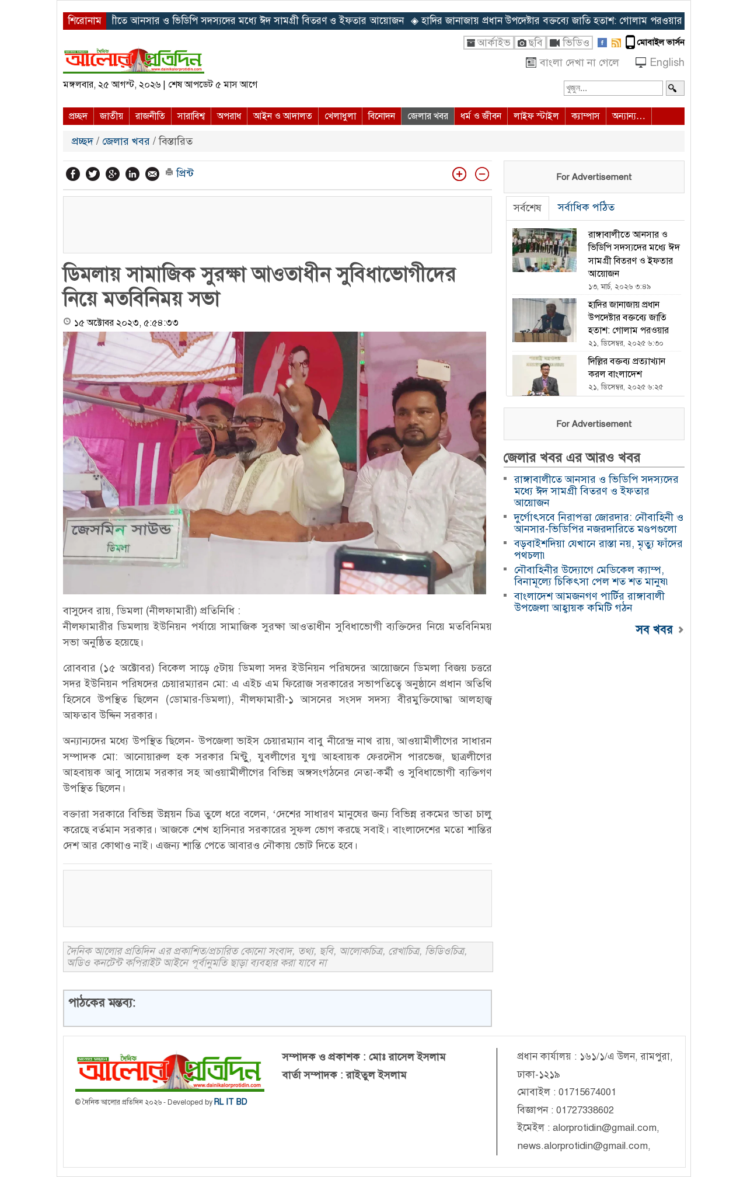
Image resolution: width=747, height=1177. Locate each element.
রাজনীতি (150, 116)
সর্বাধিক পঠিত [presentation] (586, 207)
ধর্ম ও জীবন (480, 116)
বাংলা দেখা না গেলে (579, 62)
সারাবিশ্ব (191, 116)
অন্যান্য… (628, 116)
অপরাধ (229, 116)
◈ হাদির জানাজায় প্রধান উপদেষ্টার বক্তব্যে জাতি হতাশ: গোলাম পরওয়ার (508, 21)
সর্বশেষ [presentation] (528, 207)
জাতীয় (111, 116)
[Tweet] (93, 174)
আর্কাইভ (494, 42)
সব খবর (656, 629)
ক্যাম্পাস (585, 116)
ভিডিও (576, 42)
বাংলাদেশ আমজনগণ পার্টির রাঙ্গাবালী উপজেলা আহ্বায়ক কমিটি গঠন (589, 602)
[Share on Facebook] (73, 174)
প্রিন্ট (183, 173)
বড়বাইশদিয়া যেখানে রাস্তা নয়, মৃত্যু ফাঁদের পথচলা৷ (598, 549)
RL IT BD (230, 1102)
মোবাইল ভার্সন (661, 42)
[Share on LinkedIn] (132, 174)
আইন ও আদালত (282, 116)
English (667, 62)
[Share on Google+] (113, 174)
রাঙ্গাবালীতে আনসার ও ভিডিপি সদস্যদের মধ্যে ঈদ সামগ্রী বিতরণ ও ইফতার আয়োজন (596, 491)
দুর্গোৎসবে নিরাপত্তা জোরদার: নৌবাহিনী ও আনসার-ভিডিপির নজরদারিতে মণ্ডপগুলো (598, 523)
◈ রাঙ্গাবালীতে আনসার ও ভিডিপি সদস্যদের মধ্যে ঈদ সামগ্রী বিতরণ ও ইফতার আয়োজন (199, 21)
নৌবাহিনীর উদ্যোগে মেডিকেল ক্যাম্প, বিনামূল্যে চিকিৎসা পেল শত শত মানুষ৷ (592, 575)
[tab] (527, 208)
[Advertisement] (277, 223)
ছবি (535, 42)
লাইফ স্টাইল (536, 116)
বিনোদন (381, 116)
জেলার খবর (427, 116)
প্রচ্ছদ (78, 116)
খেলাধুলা (340, 116)
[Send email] (152, 174)
